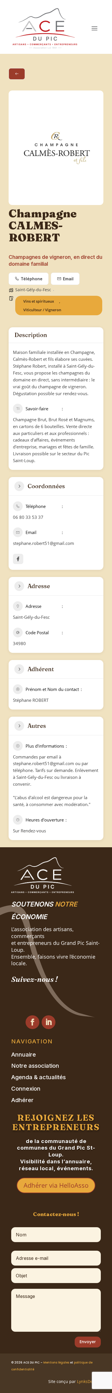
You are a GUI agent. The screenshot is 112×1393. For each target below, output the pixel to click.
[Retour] (17, 74)
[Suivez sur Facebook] (32, 1022)
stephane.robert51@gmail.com (43, 543)
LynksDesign (89, 1381)
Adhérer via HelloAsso (56, 1185)
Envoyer (88, 1342)
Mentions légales (56, 1362)
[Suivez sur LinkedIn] (48, 1022)
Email (68, 278)
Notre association (35, 1066)
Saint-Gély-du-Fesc (33, 289)
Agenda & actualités (38, 1077)
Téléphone (32, 278)
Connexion (25, 1088)
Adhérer (22, 1100)
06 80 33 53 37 (28, 517)
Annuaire (23, 1054)
